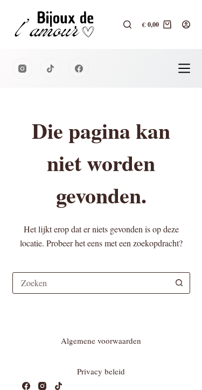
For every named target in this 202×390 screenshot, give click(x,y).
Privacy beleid (101, 371)
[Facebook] (79, 68)
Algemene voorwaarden (101, 340)
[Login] (186, 24)
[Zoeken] (127, 24)
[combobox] (91, 283)
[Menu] (184, 68)
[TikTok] (50, 68)
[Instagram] (22, 68)
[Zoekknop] (179, 283)
